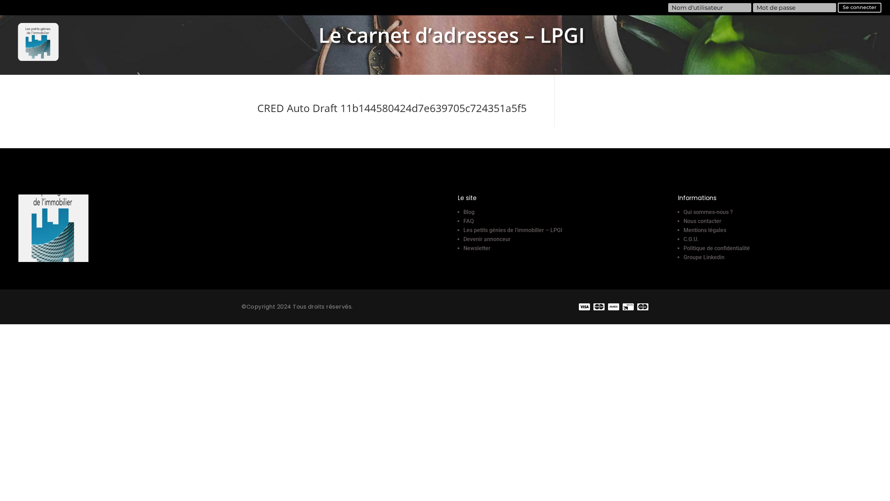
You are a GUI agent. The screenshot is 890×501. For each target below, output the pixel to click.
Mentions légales (704, 230)
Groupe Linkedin (704, 257)
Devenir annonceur (487, 239)
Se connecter (859, 7)
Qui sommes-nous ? (708, 212)
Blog (469, 212)
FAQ (468, 221)
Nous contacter (702, 221)
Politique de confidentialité (716, 248)
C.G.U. (690, 239)
